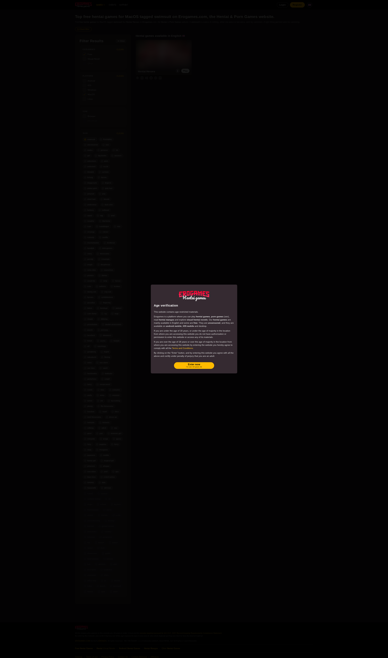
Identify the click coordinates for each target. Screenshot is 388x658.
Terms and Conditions (182, 348)
